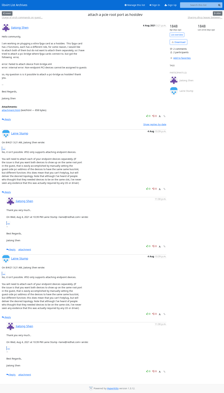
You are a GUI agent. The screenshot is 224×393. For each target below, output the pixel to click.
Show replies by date (154, 124)
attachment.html (11, 110)
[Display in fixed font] (159, 116)
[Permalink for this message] (164, 116)
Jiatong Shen (20, 27)
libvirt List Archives (14, 5)
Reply (7, 119)
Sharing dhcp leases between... (205, 17)
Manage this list (136, 5)
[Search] (219, 5)
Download (179, 42)
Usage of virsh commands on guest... (22, 17)
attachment (24, 249)
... (4, 148)
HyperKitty (113, 388)
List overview (177, 34)
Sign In (156, 5)
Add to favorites (182, 58)
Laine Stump (19, 133)
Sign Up (172, 5)
